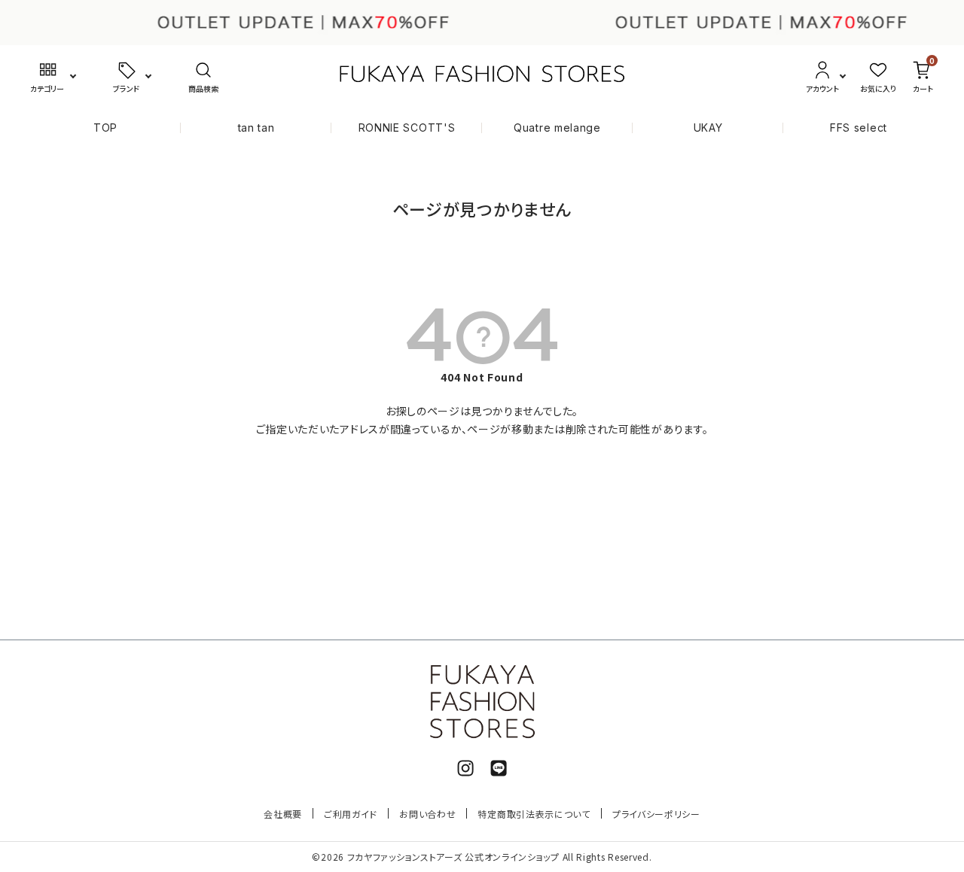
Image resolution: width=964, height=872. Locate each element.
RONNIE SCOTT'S (407, 127)
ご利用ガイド (350, 813)
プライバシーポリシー (656, 813)
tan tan (256, 127)
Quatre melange (557, 127)
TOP (105, 127)
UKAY (708, 127)
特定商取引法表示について (533, 813)
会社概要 (283, 813)
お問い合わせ (427, 813)
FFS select (858, 127)
